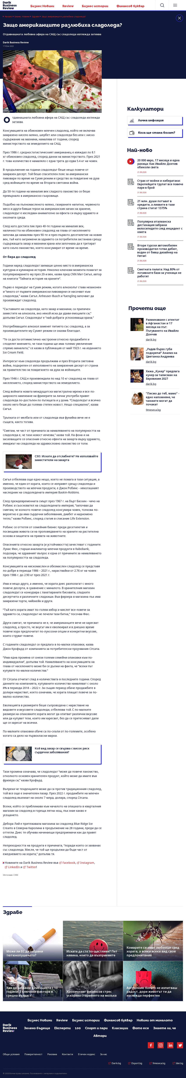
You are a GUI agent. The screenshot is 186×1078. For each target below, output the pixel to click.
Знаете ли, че (164, 1028)
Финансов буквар (130, 6)
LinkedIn (14, 867)
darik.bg (151, 339)
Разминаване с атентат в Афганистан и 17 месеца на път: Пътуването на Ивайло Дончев (162, 327)
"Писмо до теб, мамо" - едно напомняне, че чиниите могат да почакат (162, 399)
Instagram (87, 863)
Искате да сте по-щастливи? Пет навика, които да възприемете (91, 953)
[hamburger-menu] (175, 5)
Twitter (31, 867)
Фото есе (140, 1028)
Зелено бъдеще (37, 1028)
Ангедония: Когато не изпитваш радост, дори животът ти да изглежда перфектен (152, 991)
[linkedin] (170, 1045)
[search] (162, 5)
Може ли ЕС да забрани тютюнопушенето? (24, 953)
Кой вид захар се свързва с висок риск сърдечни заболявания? (62, 750)
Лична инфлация (150, 120)
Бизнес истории (95, 6)
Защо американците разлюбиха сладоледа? (64, 16)
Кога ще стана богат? (156, 132)
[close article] (179, 18)
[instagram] (161, 1045)
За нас (103, 1054)
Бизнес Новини (42, 6)
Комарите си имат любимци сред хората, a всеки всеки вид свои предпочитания (153, 951)
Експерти (62, 1028)
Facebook (68, 863)
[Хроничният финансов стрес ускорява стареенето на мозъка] (93, 981)
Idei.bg (179, 1063)
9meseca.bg (153, 410)
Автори (100, 1036)
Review (68, 6)
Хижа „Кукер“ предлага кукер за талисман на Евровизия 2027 (162, 375)
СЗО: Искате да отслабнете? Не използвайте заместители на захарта (66, 458)
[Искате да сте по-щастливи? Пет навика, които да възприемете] (93, 941)
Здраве (35, 16)
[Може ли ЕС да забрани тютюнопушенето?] (33, 941)
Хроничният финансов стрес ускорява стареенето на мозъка (91, 993)
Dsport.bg (136, 1063)
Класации (120, 1028)
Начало (8, 16)
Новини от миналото (155, 1020)
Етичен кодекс (86, 1054)
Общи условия (11, 1054)
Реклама (52, 1054)
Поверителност (33, 1054)
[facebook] (151, 1045)
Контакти (67, 1054)
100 (78, 1028)
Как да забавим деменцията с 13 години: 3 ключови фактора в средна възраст (32, 991)
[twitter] (180, 1045)
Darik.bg (116, 1063)
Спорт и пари (96, 1028)
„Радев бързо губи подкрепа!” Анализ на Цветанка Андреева (161, 352)
